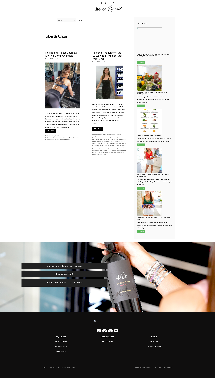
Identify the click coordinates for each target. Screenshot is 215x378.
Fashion (193, 9)
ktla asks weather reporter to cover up (113, 137)
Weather (184, 9)
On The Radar (100, 136)
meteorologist (121, 147)
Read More (141, 62)
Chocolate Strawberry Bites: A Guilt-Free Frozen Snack (154, 218)
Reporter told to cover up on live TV (101, 150)
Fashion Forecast (106, 134)
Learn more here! (64, 274)
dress (101, 137)
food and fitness (62, 137)
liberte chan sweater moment (109, 147)
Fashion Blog (50, 136)
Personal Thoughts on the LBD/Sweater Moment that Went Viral (107, 55)
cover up (96, 137)
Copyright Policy (165, 367)
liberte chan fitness (65, 139)
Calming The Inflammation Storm (149, 135)
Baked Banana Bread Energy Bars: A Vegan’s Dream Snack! (153, 175)
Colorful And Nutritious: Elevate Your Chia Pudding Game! (152, 93)
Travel (34, 9)
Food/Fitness (58, 136)
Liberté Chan (55, 139)
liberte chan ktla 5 (114, 145)
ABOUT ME (154, 341)
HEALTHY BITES (107, 341)
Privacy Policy (152, 367)
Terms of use (140, 367)
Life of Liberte (66, 136)
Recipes (26, 9)
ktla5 (104, 143)
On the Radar (203, 9)
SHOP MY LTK (61, 351)
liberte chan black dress (119, 143)
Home (7, 9)
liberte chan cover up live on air (100, 145)
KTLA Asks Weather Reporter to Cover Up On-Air (105, 139)
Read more (50, 130)
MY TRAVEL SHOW (61, 346)
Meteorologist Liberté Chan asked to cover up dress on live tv (108, 148)
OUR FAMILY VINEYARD (154, 346)
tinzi (73, 367)
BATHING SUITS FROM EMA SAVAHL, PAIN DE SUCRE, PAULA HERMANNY (153, 55)
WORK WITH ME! (61, 341)
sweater (114, 150)
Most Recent (16, 9)
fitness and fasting (52, 137)
